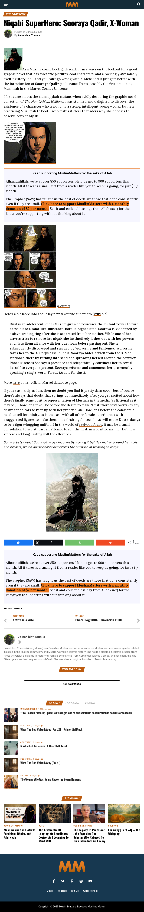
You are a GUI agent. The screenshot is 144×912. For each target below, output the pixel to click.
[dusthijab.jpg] (30, 306)
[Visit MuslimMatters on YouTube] (90, 881)
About (50, 891)
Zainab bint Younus (29, 35)
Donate (75, 891)
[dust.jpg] (13, 69)
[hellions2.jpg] (30, 162)
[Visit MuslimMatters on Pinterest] (72, 881)
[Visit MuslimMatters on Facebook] (53, 881)
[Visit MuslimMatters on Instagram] (81, 881)
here (16, 382)
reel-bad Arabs (90, 424)
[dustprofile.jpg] (72, 530)
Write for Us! (90, 891)
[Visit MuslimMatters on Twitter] (62, 881)
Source (63, 306)
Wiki (97, 314)
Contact (62, 891)
